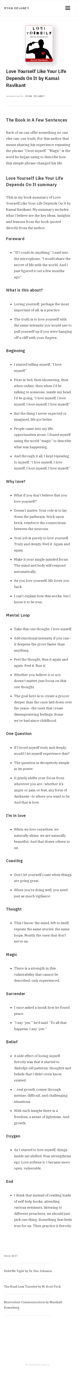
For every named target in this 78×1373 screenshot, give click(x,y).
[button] (68, 8)
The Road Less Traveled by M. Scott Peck (32, 1286)
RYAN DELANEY (35, 96)
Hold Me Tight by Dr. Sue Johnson (28, 1271)
